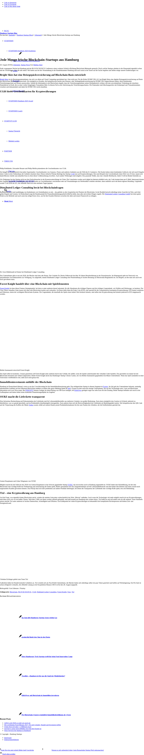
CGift (73, 174)
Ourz (69, 592)
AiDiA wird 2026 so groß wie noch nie (17, 723)
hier (69, 388)
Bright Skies (4, 79)
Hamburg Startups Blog (8, 33)
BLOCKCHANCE (24, 592)
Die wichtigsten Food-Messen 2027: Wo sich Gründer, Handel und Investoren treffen (32, 725)
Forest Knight (4, 288)
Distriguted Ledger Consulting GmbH (117, 194)
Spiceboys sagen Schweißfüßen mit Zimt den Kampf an (22, 729)
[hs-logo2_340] (16, 19)
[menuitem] (74, 738)
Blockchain (13, 592)
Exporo (105, 386)
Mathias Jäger (37, 65)
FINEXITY (29, 390)
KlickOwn (77, 390)
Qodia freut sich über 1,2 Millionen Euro (17, 727)
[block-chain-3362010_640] (11, 54)
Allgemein (16, 65)
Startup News (25, 65)
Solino (31, 405)
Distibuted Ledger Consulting (47, 592)
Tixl (73, 592)
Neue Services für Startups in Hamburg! (17, 730)
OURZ (70, 485)
